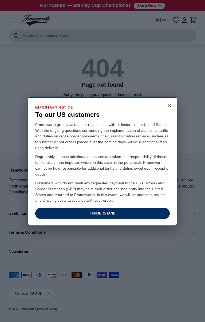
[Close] (169, 106)
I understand (102, 213)
